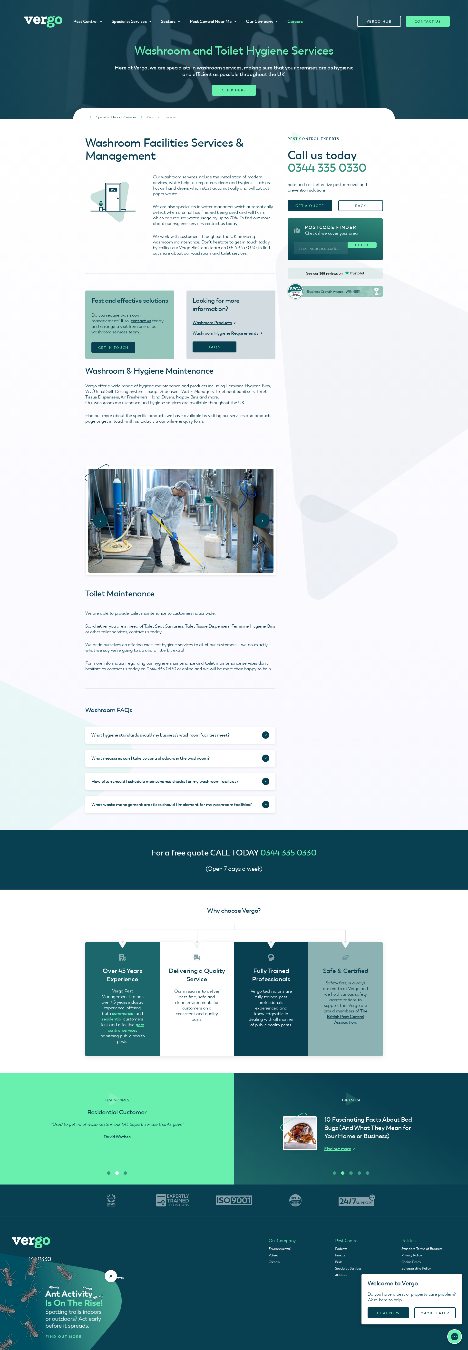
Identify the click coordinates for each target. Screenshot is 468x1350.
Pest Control (85, 21)
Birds (338, 1262)
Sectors (168, 21)
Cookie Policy (411, 1262)
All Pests (341, 1275)
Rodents (341, 1248)
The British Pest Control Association (347, 1016)
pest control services (126, 1027)
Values (273, 1255)
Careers (294, 21)
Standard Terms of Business (421, 1248)
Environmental (279, 1248)
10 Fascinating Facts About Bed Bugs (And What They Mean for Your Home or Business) (368, 1127)
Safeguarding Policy (416, 1268)
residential (112, 1019)
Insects (340, 1255)
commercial (123, 1013)
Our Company (259, 21)
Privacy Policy (411, 1255)
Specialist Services (129, 21)
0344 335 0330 (327, 167)
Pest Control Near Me (211, 21)
